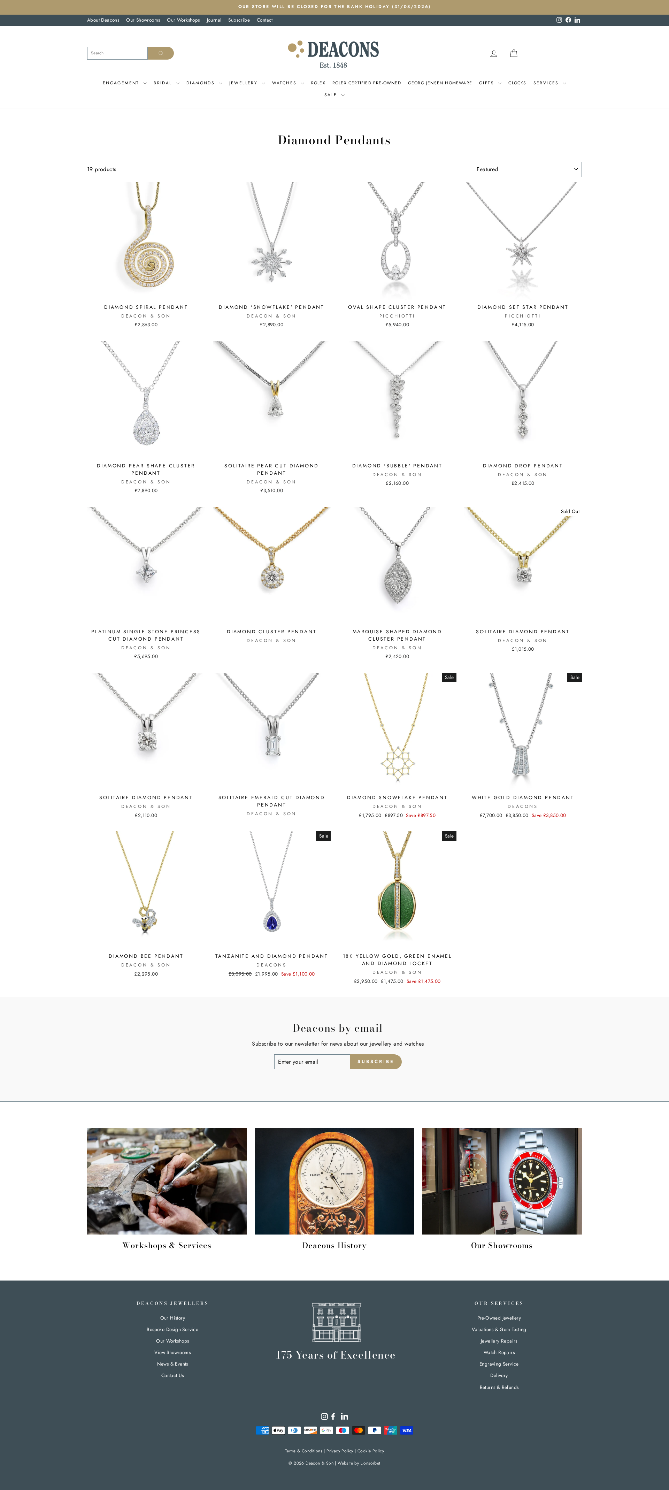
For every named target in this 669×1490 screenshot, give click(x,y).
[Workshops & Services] (167, 1181)
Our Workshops (183, 19)
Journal (214, 19)
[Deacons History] (335, 1181)
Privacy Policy (339, 1451)
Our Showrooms (143, 19)
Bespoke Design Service (172, 1329)
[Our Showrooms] (502, 1181)
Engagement (122, 83)
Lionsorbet (370, 1463)
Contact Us (172, 1375)
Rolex (318, 83)
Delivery (499, 1375)
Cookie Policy (370, 1451)
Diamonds (201, 83)
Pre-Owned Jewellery (499, 1317)
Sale (331, 95)
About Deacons (103, 19)
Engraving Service (499, 1363)
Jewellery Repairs (499, 1340)
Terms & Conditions (303, 1451)
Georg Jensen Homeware (440, 83)
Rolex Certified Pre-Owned (366, 83)
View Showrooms (172, 1352)
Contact (265, 19)
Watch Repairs (499, 1352)
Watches (285, 83)
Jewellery (244, 83)
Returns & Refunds (499, 1387)
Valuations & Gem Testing (499, 1329)
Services (547, 83)
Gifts (487, 83)
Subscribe (239, 19)
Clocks (517, 83)
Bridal (164, 83)
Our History (172, 1317)
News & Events (172, 1363)
